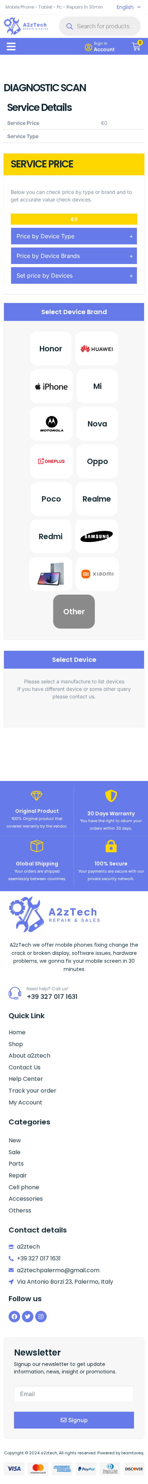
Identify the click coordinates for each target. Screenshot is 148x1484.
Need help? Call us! (47, 989)
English (125, 7)
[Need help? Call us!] (15, 993)
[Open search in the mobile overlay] (99, 26)
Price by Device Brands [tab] (48, 255)
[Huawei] (96, 349)
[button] (11, 46)
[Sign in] (88, 47)
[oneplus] (51, 461)
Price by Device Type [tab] (45, 236)
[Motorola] (51, 424)
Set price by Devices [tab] (45, 275)
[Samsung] (96, 536)
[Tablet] (50, 574)
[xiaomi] (97, 574)
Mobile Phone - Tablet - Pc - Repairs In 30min (54, 7)
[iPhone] (51, 386)
